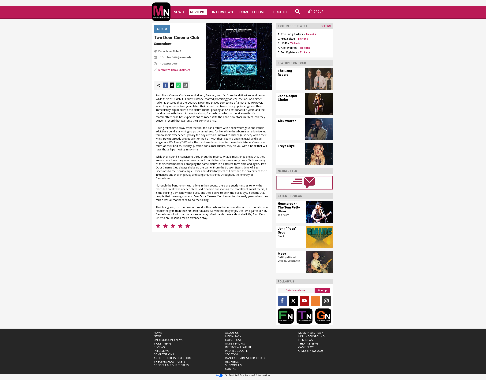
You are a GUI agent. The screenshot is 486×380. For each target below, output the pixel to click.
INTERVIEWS (161, 350)
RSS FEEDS (232, 361)
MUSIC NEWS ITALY (310, 332)
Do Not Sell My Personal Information (247, 375)
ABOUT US (232, 332)
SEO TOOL (231, 354)
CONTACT (231, 369)
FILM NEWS (305, 340)
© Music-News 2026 (310, 350)
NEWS (157, 336)
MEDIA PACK (233, 336)
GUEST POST (233, 340)
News (179, 12)
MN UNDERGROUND (311, 336)
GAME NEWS (306, 347)
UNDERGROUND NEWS (168, 340)
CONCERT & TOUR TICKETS (171, 365)
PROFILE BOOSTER (237, 350)
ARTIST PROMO (235, 343)
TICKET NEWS (162, 343)
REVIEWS (159, 347)
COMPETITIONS (164, 354)
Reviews (197, 12)
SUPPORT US (233, 365)
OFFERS (326, 26)
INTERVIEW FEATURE (238, 347)
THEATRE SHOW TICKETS (170, 361)
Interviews (222, 12)
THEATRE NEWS (308, 343)
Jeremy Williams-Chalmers (174, 70)
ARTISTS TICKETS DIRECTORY (172, 358)
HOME (158, 332)
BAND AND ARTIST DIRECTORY (245, 358)
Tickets (279, 12)
